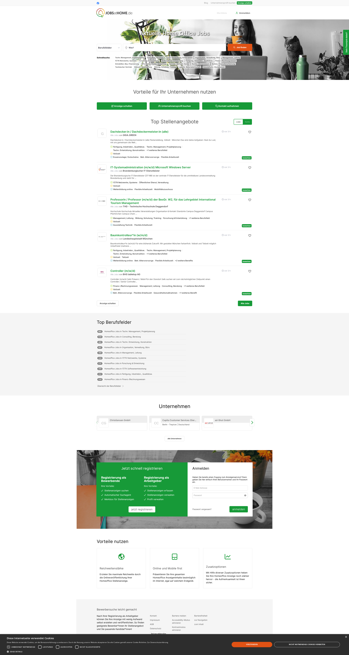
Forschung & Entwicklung (149, 61)
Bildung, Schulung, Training (165, 67)
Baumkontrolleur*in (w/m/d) (129, 235)
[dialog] (174, 644)
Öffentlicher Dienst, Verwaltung (154, 64)
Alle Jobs (114, 135)
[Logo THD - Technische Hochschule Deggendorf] (102, 201)
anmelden (238, 509)
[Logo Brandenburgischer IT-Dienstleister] (102, 168)
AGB (152, 624)
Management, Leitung (231, 58)
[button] (240, 47)
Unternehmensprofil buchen (223, 3)
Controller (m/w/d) (122, 271)
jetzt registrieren (142, 509)
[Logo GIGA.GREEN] (102, 134)
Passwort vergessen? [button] (201, 509)
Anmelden (244, 13)
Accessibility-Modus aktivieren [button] (181, 621)
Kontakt (153, 616)
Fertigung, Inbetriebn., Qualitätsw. (199, 61)
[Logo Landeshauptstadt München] (102, 236)
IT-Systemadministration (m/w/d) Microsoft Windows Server (150, 167)
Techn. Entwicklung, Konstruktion (179, 58)
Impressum (155, 620)
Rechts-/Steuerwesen (200, 64)
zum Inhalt (199, 624)
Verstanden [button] (252, 644)
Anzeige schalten (244, 3)
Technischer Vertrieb (123, 67)
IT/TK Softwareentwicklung (172, 61)
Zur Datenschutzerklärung (157, 642)
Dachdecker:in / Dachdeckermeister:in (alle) (139, 131)
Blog (206, 3)
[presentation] (252, 422)
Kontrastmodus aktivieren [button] (178, 628)
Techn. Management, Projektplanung (129, 58)
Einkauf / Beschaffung (143, 67)
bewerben (247, 158)
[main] (174, 309)
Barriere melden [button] (179, 616)
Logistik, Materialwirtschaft (189, 67)
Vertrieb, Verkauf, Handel (179, 64)
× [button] (346, 637)
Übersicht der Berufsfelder (109, 386)
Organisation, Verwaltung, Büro (207, 58)
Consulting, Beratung (155, 58)
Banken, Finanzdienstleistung (223, 64)
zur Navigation (200, 620)
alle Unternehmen (174, 439)
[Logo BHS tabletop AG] (102, 272)
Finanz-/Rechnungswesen (225, 61)
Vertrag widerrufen (158, 633)
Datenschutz (155, 628)
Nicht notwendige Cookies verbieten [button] (307, 644)
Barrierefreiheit (200, 616)
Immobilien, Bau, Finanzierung (127, 64)
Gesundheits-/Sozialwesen (214, 67)
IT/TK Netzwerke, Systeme (126, 61)
